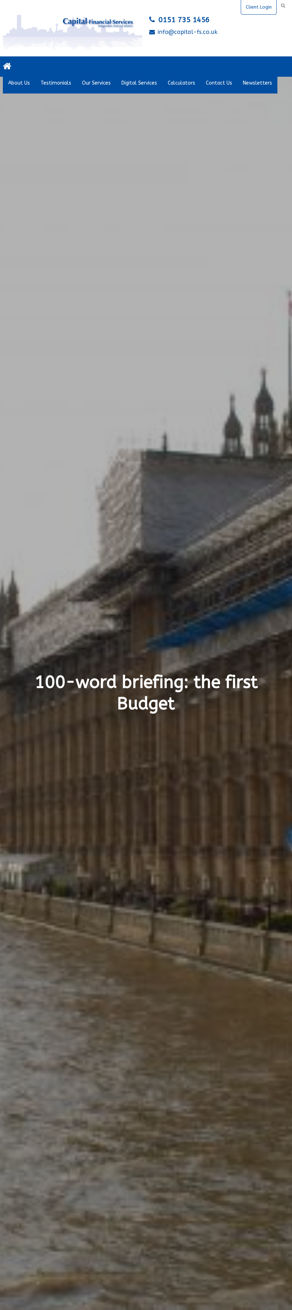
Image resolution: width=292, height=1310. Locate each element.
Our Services (96, 83)
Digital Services (139, 83)
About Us (19, 83)
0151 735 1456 (184, 20)
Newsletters (257, 83)
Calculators (181, 83)
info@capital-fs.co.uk (188, 32)
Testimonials (56, 83)
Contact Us (219, 83)
